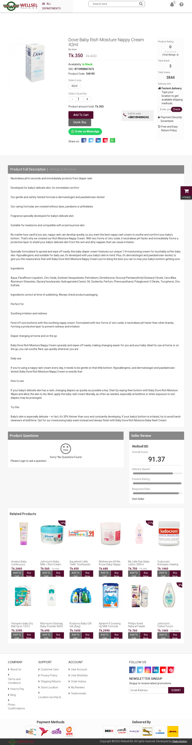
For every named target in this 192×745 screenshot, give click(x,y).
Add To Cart (17, 574)
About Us (15, 669)
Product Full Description (28, 169)
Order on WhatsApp (86, 131)
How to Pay (17, 688)
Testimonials (78, 693)
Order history (78, 681)
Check (176, 109)
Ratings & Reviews (62, 169)
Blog (13, 694)
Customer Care (49, 669)
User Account (79, 669)
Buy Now (29, 574)
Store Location (49, 687)
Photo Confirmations (16, 706)
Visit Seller (138, 498)
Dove (74, 49)
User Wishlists (79, 675)
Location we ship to (49, 697)
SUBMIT (176, 690)
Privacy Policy (49, 675)
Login (22, 460)
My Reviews (78, 687)
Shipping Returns (51, 681)
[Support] (181, 5)
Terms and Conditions (14, 681)
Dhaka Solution (179, 741)
